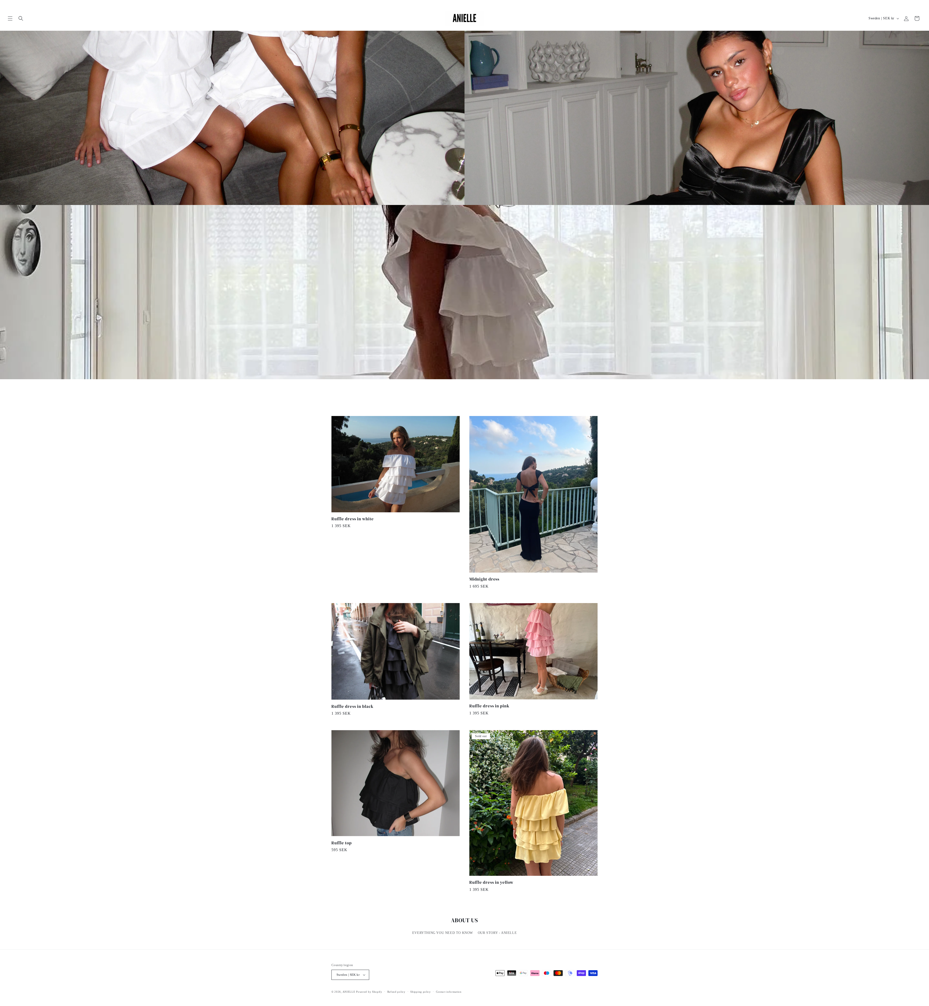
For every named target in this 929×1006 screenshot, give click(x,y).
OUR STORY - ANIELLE (497, 933)
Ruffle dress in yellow (491, 882)
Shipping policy (420, 991)
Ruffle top (341, 843)
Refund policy (396, 991)
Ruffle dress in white (352, 519)
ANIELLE (349, 991)
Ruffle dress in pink (489, 706)
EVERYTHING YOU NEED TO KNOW (442, 933)
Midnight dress (484, 579)
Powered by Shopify (369, 991)
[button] (10, 18)
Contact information (449, 991)
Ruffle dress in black (352, 706)
